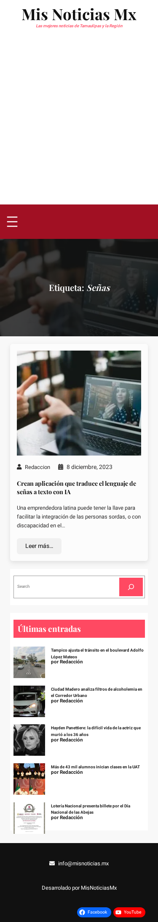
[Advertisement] (79, 121)
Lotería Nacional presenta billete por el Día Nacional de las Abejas (90, 809)
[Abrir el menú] (12, 221)
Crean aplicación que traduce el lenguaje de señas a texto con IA (76, 487)
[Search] (131, 587)
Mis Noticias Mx (79, 13)
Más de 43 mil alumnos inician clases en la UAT (95, 767)
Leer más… (39, 546)
